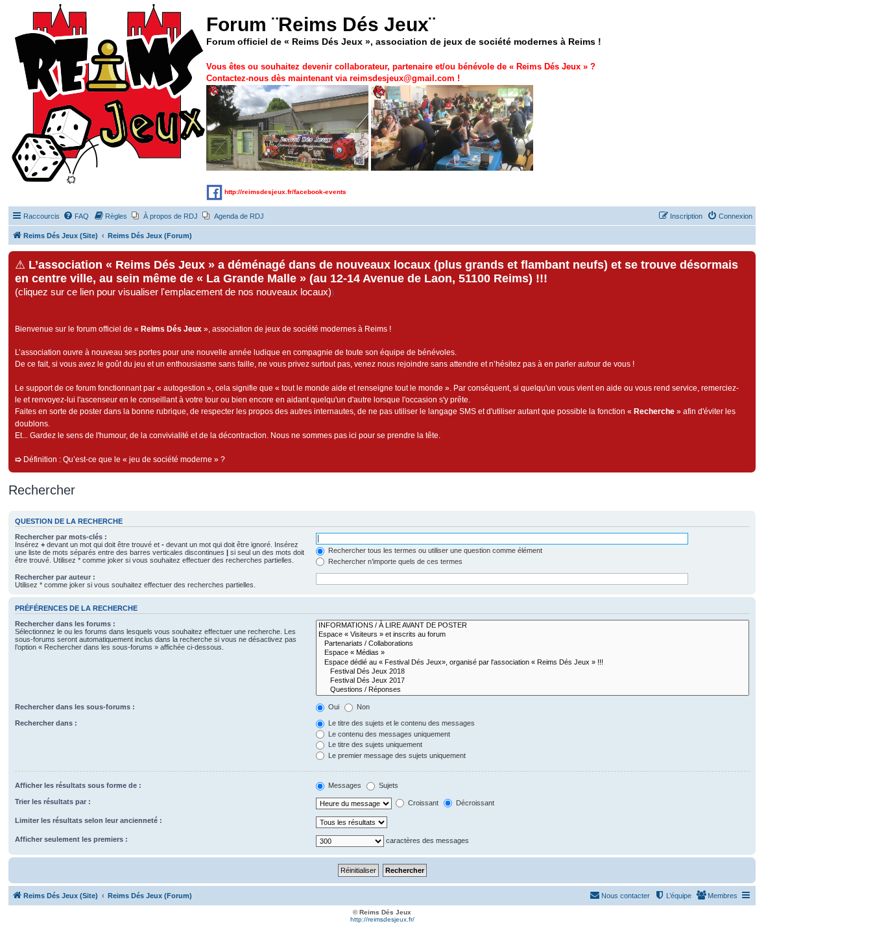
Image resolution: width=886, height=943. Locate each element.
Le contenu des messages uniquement (388, 734)
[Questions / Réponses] (532, 689)
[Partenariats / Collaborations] (532, 643)
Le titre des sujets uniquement (374, 744)
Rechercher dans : (46, 723)
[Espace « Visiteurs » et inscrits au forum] (532, 634)
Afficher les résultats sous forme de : (78, 785)
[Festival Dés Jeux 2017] (532, 680)
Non (362, 707)
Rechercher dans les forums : (65, 624)
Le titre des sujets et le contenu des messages (400, 723)
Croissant (422, 803)
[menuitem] (76, 216)
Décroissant (474, 803)
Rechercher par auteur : (55, 577)
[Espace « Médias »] (532, 652)
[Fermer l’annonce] (745, 261)
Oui (332, 707)
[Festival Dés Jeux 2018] (532, 671)
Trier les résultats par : (53, 801)
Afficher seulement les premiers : (71, 839)
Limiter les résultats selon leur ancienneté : (88, 820)
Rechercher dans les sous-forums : (75, 707)
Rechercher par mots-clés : (61, 537)
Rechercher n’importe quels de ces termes (394, 561)
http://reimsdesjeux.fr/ (382, 919)
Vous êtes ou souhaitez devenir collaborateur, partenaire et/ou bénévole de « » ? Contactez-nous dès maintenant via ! (400, 72)
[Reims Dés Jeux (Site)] (109, 94)
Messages (343, 785)
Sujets (387, 785)
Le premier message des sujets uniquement (396, 755)
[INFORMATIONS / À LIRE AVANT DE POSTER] (532, 625)
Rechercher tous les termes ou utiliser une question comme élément (434, 550)
